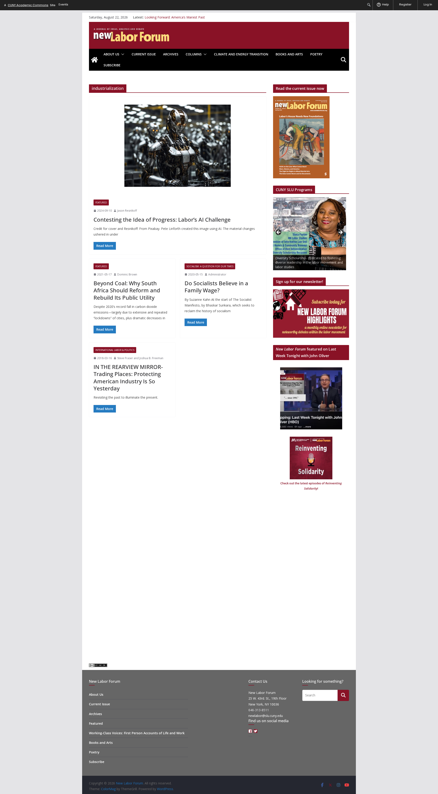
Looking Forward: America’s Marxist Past (175, 17)
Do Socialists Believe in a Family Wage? (216, 286)
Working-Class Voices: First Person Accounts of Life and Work (137, 733)
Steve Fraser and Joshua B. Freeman (140, 358)
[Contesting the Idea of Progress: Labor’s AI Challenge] (177, 145)
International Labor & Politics (114, 350)
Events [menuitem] (63, 4)
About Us (111, 54)
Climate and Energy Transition (241, 54)
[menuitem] (369, 4)
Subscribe (112, 65)
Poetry (316, 54)
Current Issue (144, 54)
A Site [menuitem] (29, 5)
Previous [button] (278, 232)
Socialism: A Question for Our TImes (209, 266)
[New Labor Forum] (94, 59)
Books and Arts (289, 54)
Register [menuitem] (405, 4)
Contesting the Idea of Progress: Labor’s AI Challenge (162, 219)
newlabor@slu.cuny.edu (265, 716)
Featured (101, 202)
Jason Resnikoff (127, 211)
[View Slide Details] (309, 233)
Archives (170, 54)
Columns (194, 54)
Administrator (217, 274)
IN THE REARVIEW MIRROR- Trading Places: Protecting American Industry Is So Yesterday (128, 377)
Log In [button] (428, 4)
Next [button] (340, 232)
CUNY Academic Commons (28, 5)
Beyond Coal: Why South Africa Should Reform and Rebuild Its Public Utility (127, 290)
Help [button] (385, 4)
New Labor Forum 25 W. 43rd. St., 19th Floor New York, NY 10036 (267, 698)
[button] (121, 54)
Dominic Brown (127, 274)
